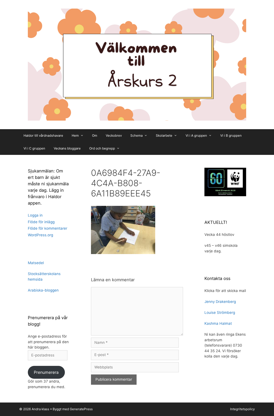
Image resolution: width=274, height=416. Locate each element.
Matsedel (36, 263)
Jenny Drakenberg (220, 301)
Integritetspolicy (242, 409)
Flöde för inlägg (41, 222)
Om (94, 135)
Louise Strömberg (219, 312)
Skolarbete (164, 135)
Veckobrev (114, 135)
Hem (75, 135)
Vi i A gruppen (196, 135)
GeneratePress (81, 409)
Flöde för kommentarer (47, 228)
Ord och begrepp (102, 148)
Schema (136, 135)
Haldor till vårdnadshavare (43, 135)
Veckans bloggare (67, 148)
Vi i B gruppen (231, 135)
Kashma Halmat (218, 323)
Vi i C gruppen (34, 148)
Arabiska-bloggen (43, 290)
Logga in (35, 215)
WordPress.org (40, 235)
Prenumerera (46, 372)
